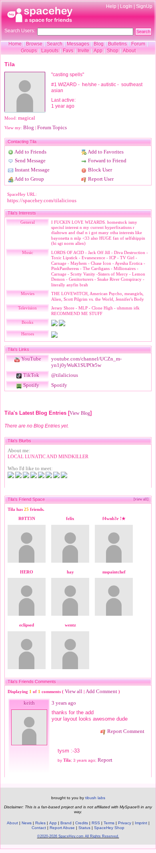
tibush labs (95, 798)
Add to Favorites (105, 152)
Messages (78, 44)
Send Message (30, 161)
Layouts (49, 50)
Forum (138, 44)
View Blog (80, 413)
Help (111, 6)
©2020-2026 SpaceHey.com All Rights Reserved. (78, 836)
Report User (100, 179)
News (27, 823)
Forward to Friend (106, 161)
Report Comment (125, 731)
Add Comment (101, 691)
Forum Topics (52, 127)
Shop (112, 50)
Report (105, 760)
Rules (40, 823)
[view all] (141, 499)
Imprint (141, 823)
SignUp (144, 6)
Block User (99, 170)
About (129, 50)
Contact (39, 827)
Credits (81, 823)
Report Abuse (62, 827)
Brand (66, 823)
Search (143, 31)
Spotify (30, 385)
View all (73, 691)
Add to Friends (30, 152)
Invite (83, 50)
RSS (96, 823)
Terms (109, 823)
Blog (99, 44)
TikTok (30, 375)
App (98, 50)
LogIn (126, 6)
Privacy (124, 823)
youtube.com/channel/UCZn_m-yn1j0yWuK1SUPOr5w (86, 362)
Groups (29, 50)
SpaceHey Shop (109, 827)
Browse (34, 44)
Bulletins (117, 44)
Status (84, 827)
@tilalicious (64, 375)
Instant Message (32, 170)
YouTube (30, 359)
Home (15, 44)
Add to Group (29, 179)
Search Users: (19, 30)
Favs (68, 50)
